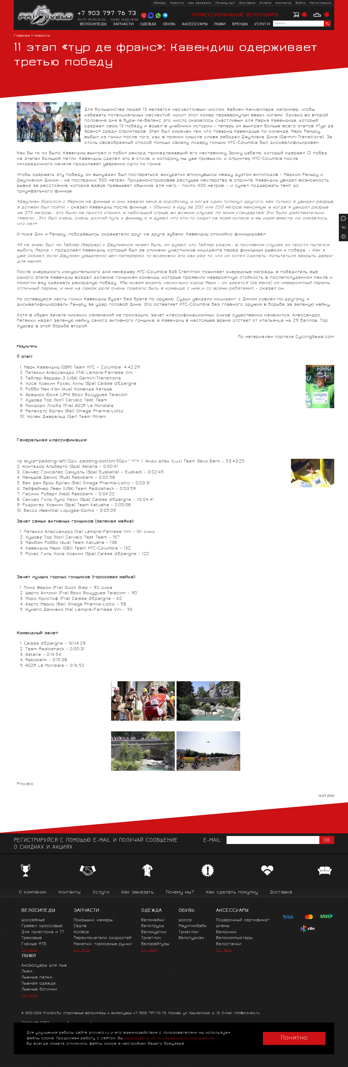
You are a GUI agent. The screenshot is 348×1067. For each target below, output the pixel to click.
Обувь (169, 24)
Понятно (294, 1038)
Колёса (81, 932)
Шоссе (185, 920)
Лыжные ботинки (39, 989)
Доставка (247, 3)
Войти (300, 3)
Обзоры (159, 3)
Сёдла (80, 926)
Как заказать (199, 3)
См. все (29, 950)
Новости (177, 3)
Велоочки (226, 932)
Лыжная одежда (38, 983)
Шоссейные (33, 920)
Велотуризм (191, 938)
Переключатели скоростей (102, 938)
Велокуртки (153, 932)
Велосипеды (93, 24)
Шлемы (223, 926)
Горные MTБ (33, 944)
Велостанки (228, 944)
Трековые (31, 938)
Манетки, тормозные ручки (103, 944)
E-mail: (212, 840)
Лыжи (220, 24)
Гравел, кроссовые (41, 926)
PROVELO (46, 15)
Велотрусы (152, 926)
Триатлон (151, 938)
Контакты (283, 3)
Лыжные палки (36, 977)
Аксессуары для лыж (44, 965)
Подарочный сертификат (243, 920)
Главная (22, 36)
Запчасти (123, 24)
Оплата (265, 3)
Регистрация (320, 3)
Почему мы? (225, 3)
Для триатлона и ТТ (42, 932)
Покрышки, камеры (93, 920)
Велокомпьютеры (234, 938)
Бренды (240, 24)
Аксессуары (195, 24)
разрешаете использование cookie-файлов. (170, 1038)
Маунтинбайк (193, 926)
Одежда (148, 24)
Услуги (262, 24)
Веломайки (152, 920)
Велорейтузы (155, 944)
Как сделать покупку (232, 892)
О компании (32, 892)
